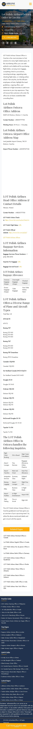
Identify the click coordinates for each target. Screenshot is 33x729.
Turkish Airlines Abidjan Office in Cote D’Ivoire (14, 692)
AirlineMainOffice (7, 21)
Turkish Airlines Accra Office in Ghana (12, 700)
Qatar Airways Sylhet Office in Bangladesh (13, 638)
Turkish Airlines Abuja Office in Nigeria (12, 697)
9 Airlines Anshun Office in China (10, 607)
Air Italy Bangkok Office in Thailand (11, 660)
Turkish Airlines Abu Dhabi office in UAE (12, 694)
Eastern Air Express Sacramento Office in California (15, 618)
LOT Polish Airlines (19, 21)
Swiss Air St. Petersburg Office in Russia (12, 615)
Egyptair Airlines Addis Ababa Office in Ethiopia (15, 689)
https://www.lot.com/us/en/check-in (17, 220)
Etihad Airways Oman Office (9, 663)
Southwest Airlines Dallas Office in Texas (12, 677)
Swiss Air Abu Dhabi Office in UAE (11, 612)
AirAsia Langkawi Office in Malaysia (11, 635)
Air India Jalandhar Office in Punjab (11, 610)
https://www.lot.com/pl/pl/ (18, 233)
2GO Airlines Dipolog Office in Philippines (13, 604)
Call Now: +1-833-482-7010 (16, 726)
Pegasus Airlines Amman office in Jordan (12, 632)
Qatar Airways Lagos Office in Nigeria (12, 648)
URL (20, 225)
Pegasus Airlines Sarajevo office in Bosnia (13, 645)
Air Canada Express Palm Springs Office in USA (14, 669)
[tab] (30, 4)
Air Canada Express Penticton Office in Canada (14, 666)
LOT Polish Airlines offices (11, 237)
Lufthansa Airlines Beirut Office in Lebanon (13, 686)
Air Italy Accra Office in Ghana (10, 658)
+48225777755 (8, 30)
